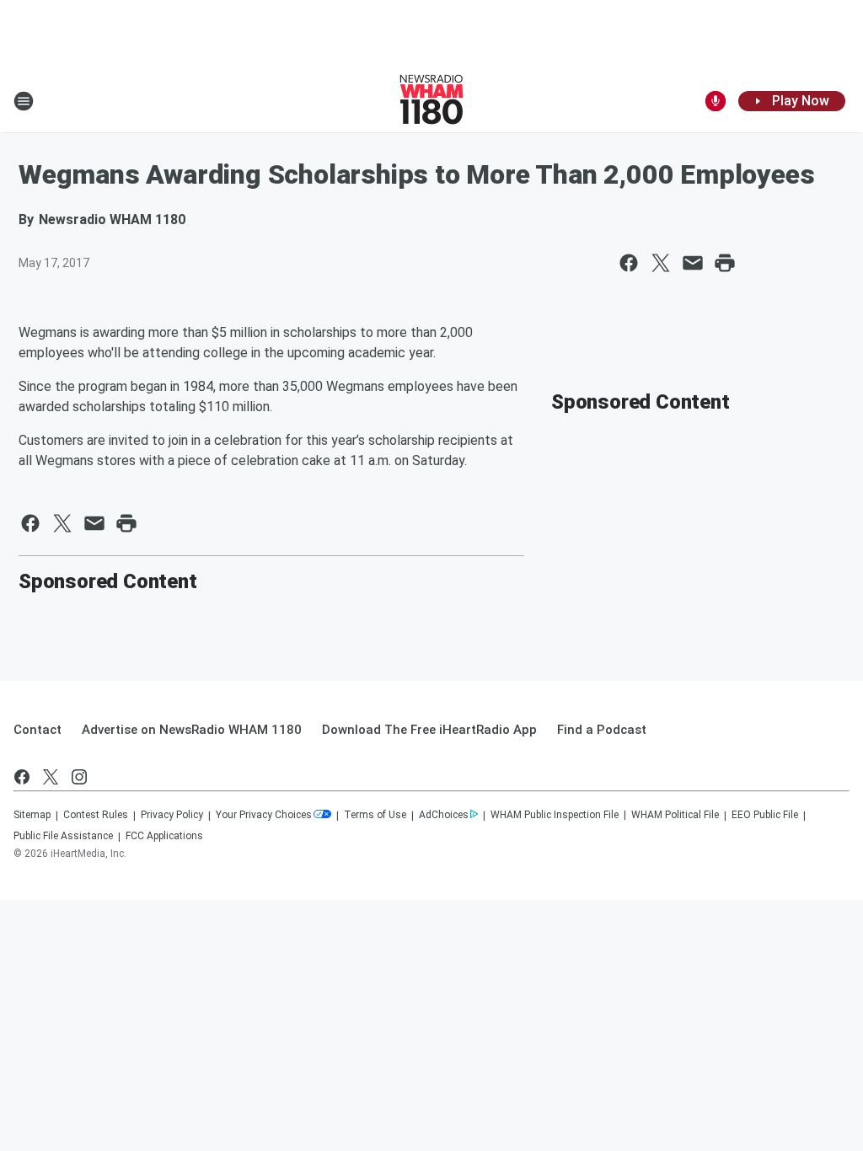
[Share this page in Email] (693, 263)
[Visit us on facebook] (22, 777)
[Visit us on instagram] (79, 777)
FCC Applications (164, 836)
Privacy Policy (172, 815)
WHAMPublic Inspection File (554, 815)
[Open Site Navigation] (23, 101)
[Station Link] (431, 101)
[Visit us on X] (50, 777)
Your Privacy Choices (264, 815)
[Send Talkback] (715, 101)
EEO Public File (765, 815)
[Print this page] (725, 263)
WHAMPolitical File (675, 815)
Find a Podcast (601, 729)
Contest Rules (95, 815)
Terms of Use (375, 815)
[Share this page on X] (661, 263)
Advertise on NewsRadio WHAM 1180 (192, 729)
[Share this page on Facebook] (629, 263)
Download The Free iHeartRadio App (429, 729)
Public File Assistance (63, 836)
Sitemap (32, 815)
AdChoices (444, 815)
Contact (37, 729)
